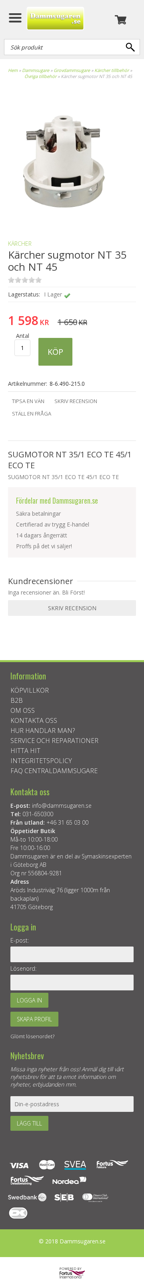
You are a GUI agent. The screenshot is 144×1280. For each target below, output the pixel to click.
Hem (13, 70)
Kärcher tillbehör (111, 70)
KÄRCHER (20, 243)
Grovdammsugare (72, 70)
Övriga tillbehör (40, 76)
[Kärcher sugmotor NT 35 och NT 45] (64, 220)
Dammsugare (35, 70)
